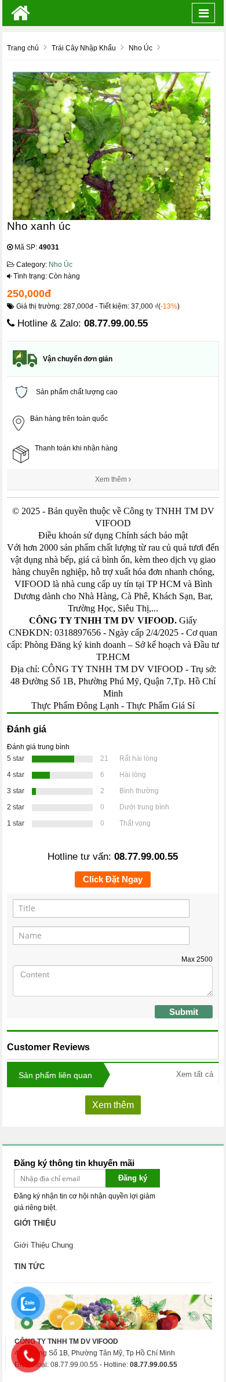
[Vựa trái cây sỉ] (20, 13)
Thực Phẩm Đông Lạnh (75, 705)
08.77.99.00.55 (116, 323)
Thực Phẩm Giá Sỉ (160, 705)
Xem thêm (112, 479)
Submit (183, 1012)
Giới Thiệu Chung (43, 1245)
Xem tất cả (194, 1074)
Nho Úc (60, 265)
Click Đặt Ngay (113, 879)
